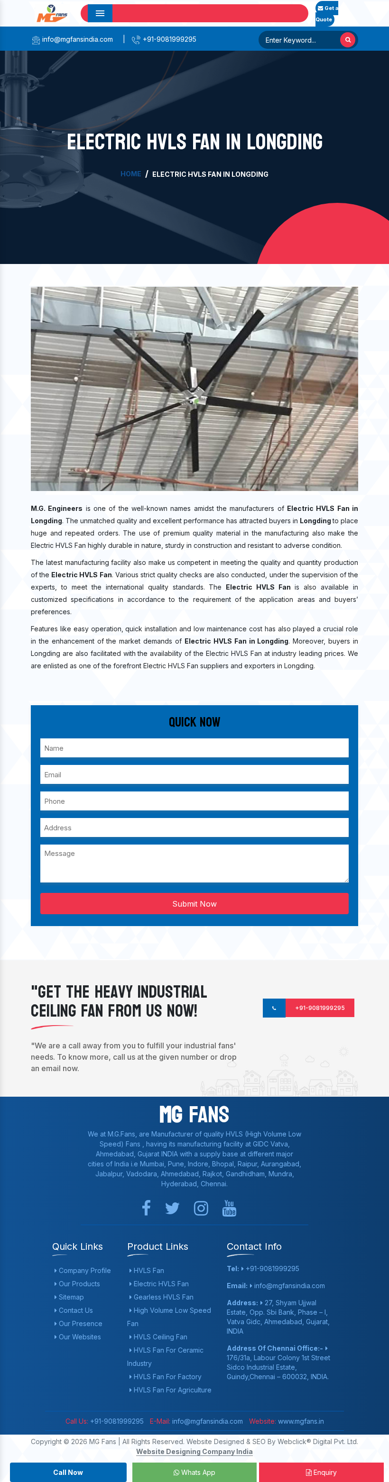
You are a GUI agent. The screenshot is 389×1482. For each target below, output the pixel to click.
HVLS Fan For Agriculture (172, 1390)
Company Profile (84, 1270)
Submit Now (194, 904)
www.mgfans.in (300, 1421)
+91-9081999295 (168, 39)
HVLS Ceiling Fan (159, 1337)
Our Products (78, 1284)
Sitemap (70, 1297)
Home (130, 174)
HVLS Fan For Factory (167, 1377)
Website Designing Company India (194, 1451)
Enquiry (324, 1472)
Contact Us (75, 1310)
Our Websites (79, 1337)
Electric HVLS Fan (160, 1284)
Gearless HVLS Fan (163, 1297)
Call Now (68, 1472)
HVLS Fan (148, 1270)
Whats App (197, 1472)
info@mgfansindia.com (76, 39)
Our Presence (79, 1323)
